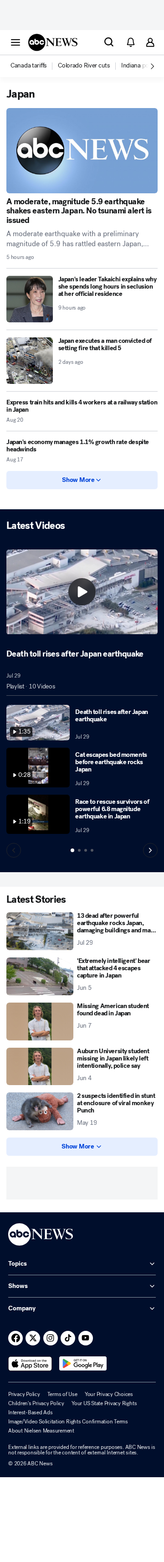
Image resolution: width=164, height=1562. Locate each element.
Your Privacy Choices (109, 1394)
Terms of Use (62, 1394)
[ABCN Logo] (52, 42)
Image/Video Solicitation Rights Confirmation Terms (68, 1421)
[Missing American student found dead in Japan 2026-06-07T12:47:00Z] (39, 1021)
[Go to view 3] (85, 850)
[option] (33, 66)
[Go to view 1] (72, 850)
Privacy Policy (24, 1394)
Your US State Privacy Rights (104, 1403)
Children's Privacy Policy (36, 1403)
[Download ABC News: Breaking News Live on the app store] (30, 1363)
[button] (15, 42)
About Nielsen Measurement (41, 1430)
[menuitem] (28, 65)
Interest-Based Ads (30, 1412)
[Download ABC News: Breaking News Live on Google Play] (83, 1363)
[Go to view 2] (79, 850)
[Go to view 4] (92, 850)
